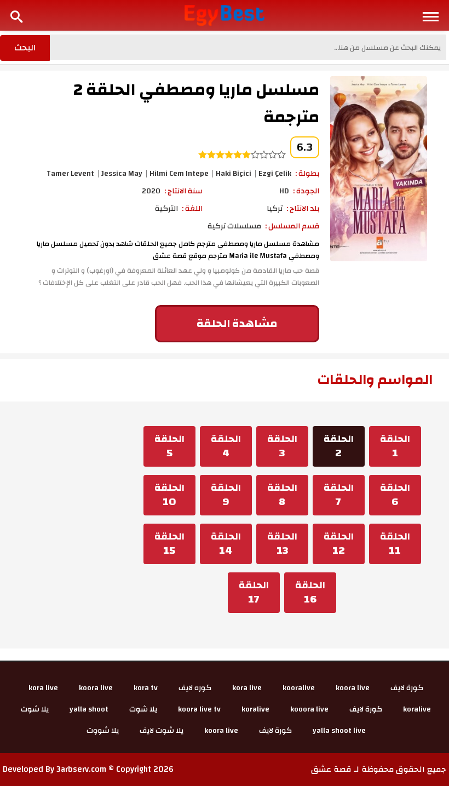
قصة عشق (331, 769)
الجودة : (306, 191)
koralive (417, 709)
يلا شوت (143, 709)
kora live (247, 688)
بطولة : (307, 174)
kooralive (299, 688)
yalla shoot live (339, 731)
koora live (353, 688)
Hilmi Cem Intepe (179, 173)
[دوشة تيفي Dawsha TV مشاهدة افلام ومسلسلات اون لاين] (225, 14)
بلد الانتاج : (302, 209)
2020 (151, 191)
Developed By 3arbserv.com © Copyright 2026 (88, 769)
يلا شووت (103, 731)
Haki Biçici (233, 173)
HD (284, 191)
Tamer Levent (70, 173)
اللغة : (192, 209)
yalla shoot (89, 709)
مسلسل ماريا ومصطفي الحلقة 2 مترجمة (196, 103)
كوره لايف (195, 688)
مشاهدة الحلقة (237, 323)
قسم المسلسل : (292, 226)
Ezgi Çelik (274, 173)
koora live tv (199, 709)
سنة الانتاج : (183, 191)
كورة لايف (406, 688)
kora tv (146, 688)
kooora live (309, 709)
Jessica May (121, 173)
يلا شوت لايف (161, 731)
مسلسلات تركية (234, 226)
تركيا (275, 209)
